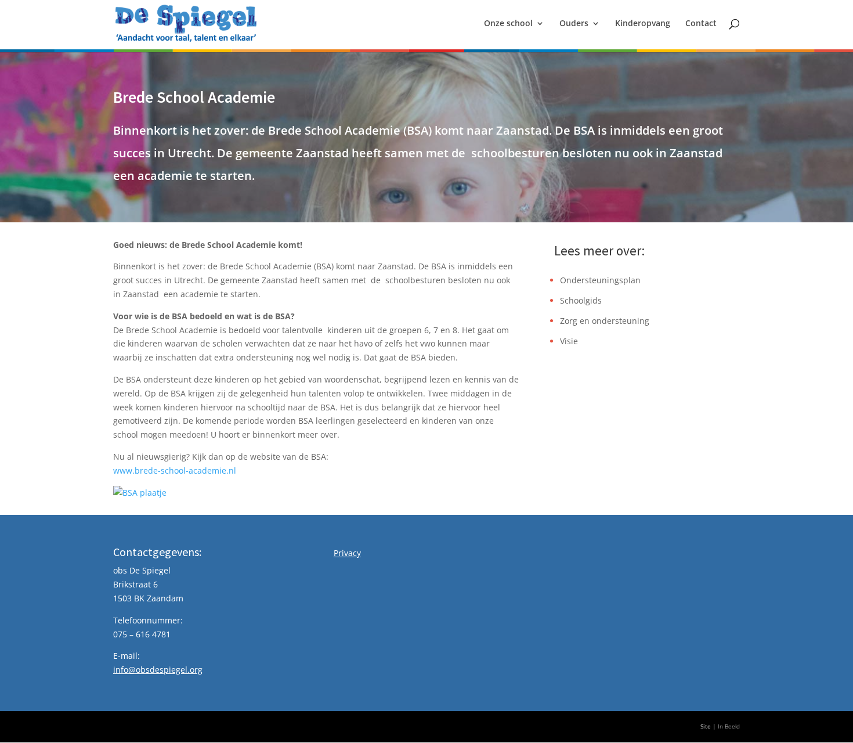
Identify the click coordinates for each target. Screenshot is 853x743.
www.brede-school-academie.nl (174, 470)
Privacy (347, 552)
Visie (569, 341)
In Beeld (729, 726)
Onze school (508, 23)
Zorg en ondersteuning (604, 320)
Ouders (573, 23)
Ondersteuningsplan (600, 280)
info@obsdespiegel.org (158, 669)
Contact (701, 23)
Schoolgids (581, 300)
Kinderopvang (642, 23)
